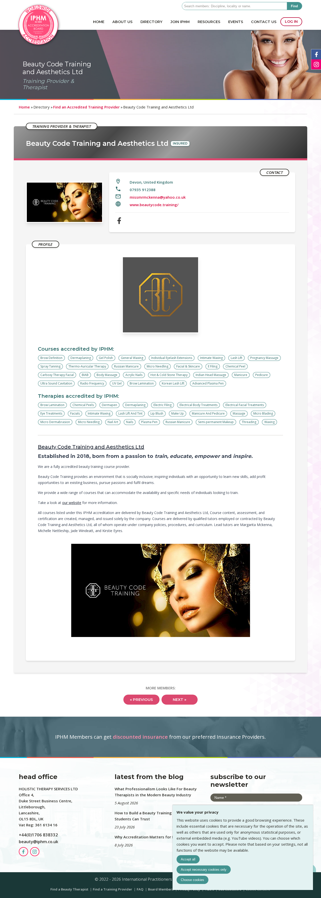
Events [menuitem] (235, 22)
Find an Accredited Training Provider (86, 106)
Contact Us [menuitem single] (263, 22)
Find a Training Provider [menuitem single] (113, 889)
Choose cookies (192, 880)
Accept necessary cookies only (203, 869)
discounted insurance (140, 736)
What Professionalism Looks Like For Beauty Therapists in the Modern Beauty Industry (156, 791)
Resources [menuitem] (209, 22)
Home (24, 106)
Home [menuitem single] (98, 22)
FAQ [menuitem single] (140, 889)
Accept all (188, 859)
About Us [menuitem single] (122, 22)
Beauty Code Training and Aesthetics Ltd (91, 447)
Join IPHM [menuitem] (180, 22)
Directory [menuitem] (151, 22)
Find (294, 6)
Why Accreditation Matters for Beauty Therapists (160, 836)
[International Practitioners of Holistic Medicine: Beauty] (38, 45)
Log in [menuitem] (291, 21)
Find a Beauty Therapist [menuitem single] (69, 889)
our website (71, 502)
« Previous (141, 699)
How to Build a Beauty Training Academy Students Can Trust (152, 815)
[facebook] (119, 221)
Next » (179, 699)
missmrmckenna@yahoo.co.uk (158, 197)
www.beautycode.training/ (154, 204)
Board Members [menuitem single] (161, 889)
